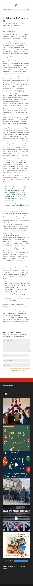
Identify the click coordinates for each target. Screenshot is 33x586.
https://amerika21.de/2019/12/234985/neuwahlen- (18, 285)
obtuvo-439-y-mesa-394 (22, 205)
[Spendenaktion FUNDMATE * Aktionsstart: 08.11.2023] (16, 465)
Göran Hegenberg (10, 23)
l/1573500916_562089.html (12, 291)
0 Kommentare (17, 25)
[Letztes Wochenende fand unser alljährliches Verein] (16, 411)
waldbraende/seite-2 (18, 190)
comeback (8, 297)
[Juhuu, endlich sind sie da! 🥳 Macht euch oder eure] (16, 545)
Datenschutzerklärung (9, 566)
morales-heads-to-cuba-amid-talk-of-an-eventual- (18, 295)
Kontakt (5, 568)
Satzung (22, 566)
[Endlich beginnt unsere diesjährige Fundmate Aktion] (16, 438)
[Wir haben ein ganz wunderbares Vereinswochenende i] (16, 491)
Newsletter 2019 (7, 25)
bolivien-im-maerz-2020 (11, 287)
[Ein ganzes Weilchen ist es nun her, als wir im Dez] (16, 518)
